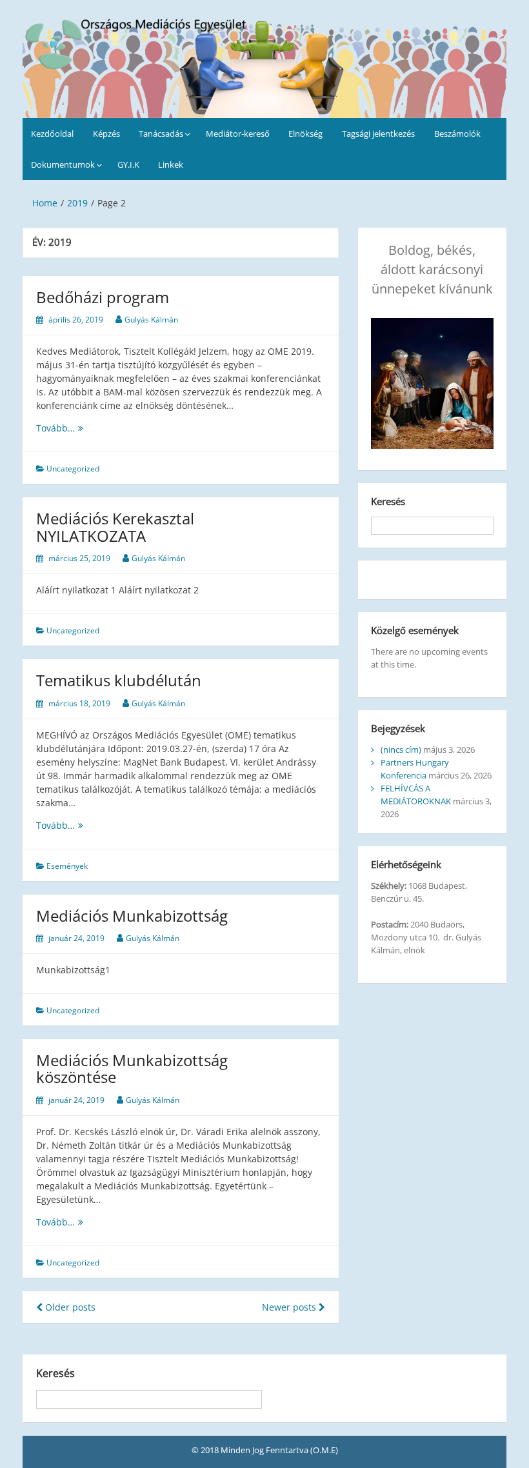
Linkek (170, 164)
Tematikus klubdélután (118, 680)
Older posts (69, 1307)
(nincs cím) (401, 749)
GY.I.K (128, 164)
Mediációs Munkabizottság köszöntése (132, 1068)
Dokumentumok (63, 164)
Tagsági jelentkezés (378, 133)
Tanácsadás (161, 133)
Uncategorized (72, 468)
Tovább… (75, 428)
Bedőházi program (102, 297)
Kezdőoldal (52, 133)
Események (67, 865)
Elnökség (305, 133)
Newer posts (290, 1307)
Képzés (106, 133)
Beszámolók (457, 133)
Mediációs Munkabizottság (132, 915)
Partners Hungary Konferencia (415, 769)
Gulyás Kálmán (151, 319)
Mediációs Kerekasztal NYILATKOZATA (115, 527)
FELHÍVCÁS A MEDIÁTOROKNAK (416, 794)
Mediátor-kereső (238, 133)
